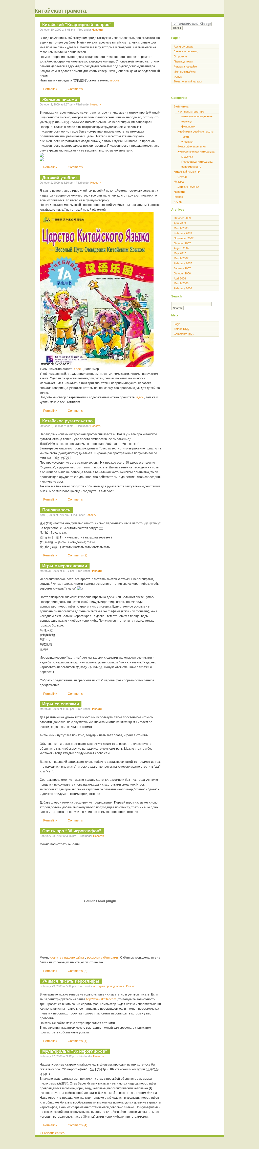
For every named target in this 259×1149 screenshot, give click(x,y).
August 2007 (181, 248)
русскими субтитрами (103, 957)
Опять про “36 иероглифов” (71, 830)
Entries (181, 328)
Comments (75, 89)
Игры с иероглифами (64, 565)
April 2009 (180, 223)
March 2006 (181, 283)
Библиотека (181, 106)
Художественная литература (196, 151)
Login (177, 324)
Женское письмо (59, 99)
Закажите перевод (185, 51)
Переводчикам (183, 61)
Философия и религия (192, 146)
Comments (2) (77, 555)
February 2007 (183, 263)
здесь (78, 369)
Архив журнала (183, 46)
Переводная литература (196, 161)
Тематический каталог (188, 81)
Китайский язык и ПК (187, 171)
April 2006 (180, 278)
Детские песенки (188, 186)
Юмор (178, 201)
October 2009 (182, 218)
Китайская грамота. (61, 11)
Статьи (182, 176)
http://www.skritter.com (101, 999)
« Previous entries (52, 1133)
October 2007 (182, 243)
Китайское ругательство (67, 420)
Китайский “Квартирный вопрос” (77, 24)
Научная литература (191, 111)
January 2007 (182, 268)
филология (188, 126)
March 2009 (181, 228)
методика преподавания (109, 986)
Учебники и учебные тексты (195, 131)
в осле (114, 80)
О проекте (180, 56)
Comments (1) (77, 1041)
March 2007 (181, 258)
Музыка (179, 181)
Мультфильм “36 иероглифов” (74, 1051)
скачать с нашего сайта (67, 957)
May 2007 (180, 253)
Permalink (50, 89)
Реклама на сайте (185, 66)
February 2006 (183, 288)
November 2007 (183, 238)
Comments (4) (77, 1125)
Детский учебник (60, 177)
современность (191, 166)
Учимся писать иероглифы (70, 981)
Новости (97, 29)
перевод (186, 121)
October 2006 (182, 273)
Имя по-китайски (185, 71)
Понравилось (56, 509)
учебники (187, 141)
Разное (130, 986)
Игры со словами (60, 703)
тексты (185, 136)
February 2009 (183, 233)
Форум (178, 76)
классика (187, 156)
